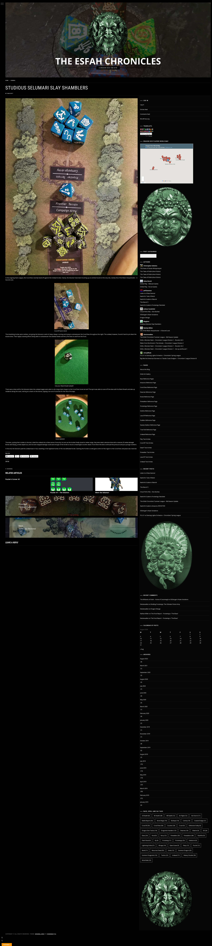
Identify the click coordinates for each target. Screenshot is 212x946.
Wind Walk (146, 860)
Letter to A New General (147, 293)
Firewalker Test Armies (147, 452)
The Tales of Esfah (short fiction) (150, 271)
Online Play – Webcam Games (149, 284)
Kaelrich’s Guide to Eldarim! (148, 299)
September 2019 (145, 747)
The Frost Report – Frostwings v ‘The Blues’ (164, 614)
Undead (176, 855)
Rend (145, 850)
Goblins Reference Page (147, 411)
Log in (142, 105)
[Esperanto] (144, 129)
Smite (171, 850)
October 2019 (144, 741)
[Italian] (152, 129)
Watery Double (190, 855)
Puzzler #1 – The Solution (59, 493)
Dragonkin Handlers (168, 830)
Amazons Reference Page (148, 383)
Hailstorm (193, 840)
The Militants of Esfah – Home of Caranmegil (154, 599)
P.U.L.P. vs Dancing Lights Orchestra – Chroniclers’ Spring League (160, 355)
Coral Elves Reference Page (148, 387)
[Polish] (146, 131)
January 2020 (144, 720)
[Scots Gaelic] (149, 131)
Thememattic (51, 934)
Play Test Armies (145, 439)
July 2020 (143, 686)
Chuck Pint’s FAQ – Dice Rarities (150, 312)
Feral (154, 835)
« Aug (142, 649)
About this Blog (145, 369)
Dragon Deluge (145, 318)
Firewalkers (189, 835)
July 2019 (143, 761)
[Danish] (141, 129)
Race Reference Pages (147, 379)
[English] (142, 129)
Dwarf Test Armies (146, 448)
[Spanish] (151, 131)
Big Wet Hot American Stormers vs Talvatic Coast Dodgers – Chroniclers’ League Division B (168, 358)
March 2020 (143, 706)
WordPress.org (144, 119)
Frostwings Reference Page (148, 406)
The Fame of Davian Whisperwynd (150, 268)
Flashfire (201, 835)
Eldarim (195, 830)
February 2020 (144, 713)
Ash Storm (195, 816)
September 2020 (145, 672)
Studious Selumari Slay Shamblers (150, 324)
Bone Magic (162, 821)
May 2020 (143, 700)
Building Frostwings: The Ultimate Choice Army (165, 604)
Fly (156, 840)
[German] (151, 129)
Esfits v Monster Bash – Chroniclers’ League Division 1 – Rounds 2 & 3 (161, 346)
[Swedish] (152, 131)
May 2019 (143, 775)
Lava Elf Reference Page (147, 416)
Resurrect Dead (158, 850)
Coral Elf (146, 825)
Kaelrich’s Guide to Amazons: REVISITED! (152, 506)
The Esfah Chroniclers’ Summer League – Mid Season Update (159, 337)
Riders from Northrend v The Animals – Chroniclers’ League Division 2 (162, 343)
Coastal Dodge (200, 821)
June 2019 (143, 768)
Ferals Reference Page (147, 397)
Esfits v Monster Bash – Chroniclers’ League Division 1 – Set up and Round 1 (163, 349)
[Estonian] (146, 129)
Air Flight (183, 816)
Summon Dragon (184, 850)
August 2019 (144, 754)
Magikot (10, 93)
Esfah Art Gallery (145, 374)
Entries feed (144, 109)
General (10, 468)
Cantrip (186, 821)
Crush (182, 825)
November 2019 (145, 734)
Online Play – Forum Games (148, 287)
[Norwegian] (144, 131)
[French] (149, 129)
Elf (205, 830)
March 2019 (143, 788)
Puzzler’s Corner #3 (12, 479)
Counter (171, 825)
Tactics (164, 855)
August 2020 (144, 679)
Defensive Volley (195, 825)
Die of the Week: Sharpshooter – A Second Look (155, 331)
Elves (145, 835)
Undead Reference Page (147, 434)
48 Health (170, 816)
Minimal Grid (39, 934)
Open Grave (174, 845)
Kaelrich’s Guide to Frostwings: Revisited (152, 305)
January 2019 (144, 802)
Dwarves (184, 830)
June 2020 (143, 693)
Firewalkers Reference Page (148, 401)
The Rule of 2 (144, 302)
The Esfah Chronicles (108, 61)
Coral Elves (158, 825)
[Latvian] (141, 131)
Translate (150, 136)
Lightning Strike (148, 845)
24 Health (146, 816)
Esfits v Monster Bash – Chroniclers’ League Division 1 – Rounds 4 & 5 (161, 340)
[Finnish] (147, 129)
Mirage (162, 845)
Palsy (186, 845)
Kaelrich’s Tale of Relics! (147, 296)
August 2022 (144, 659)
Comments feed (145, 114)
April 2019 (143, 782)
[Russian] (147, 131)
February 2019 (144, 795)
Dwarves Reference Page (148, 392)
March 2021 (143, 666)
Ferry (164, 835)
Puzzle (196, 845)
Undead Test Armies (146, 462)
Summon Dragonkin (149, 855)
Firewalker (175, 835)
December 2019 (145, 727)
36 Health (158, 816)
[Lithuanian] (142, 131)
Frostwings (180, 840)
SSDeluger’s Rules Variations (149, 315)
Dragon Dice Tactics (149, 830)
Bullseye (175, 821)
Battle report (147, 821)
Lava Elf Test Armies (146, 457)
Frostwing (166, 840)
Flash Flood (146, 840)
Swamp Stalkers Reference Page (150, 425)
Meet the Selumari (102, 493)
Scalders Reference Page (147, 420)
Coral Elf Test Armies (146, 443)
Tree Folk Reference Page (148, 430)
